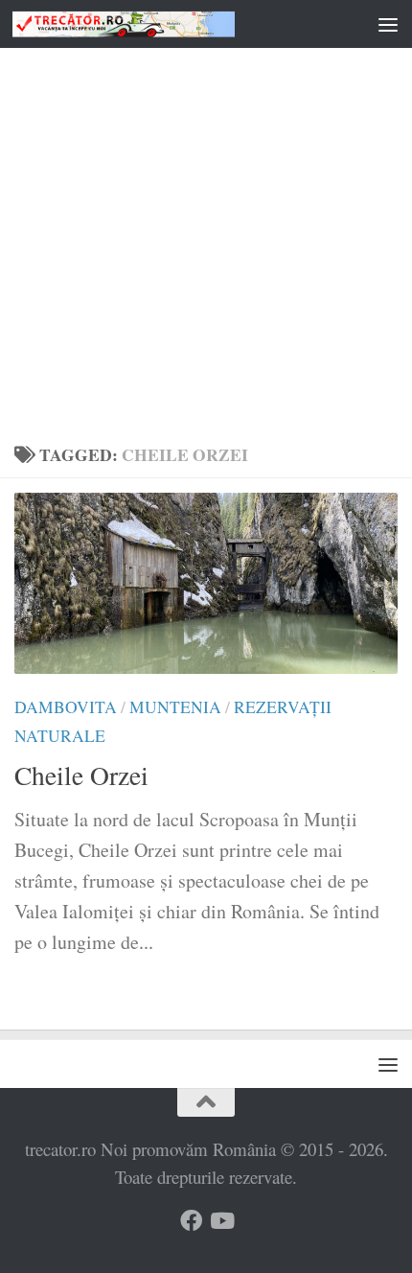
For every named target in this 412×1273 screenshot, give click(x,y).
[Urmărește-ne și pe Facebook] (191, 1221)
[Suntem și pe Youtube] (221, 1221)
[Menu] (388, 24)
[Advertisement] (206, 216)
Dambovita (65, 707)
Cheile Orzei (81, 775)
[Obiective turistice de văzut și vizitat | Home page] (160, 24)
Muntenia (175, 707)
